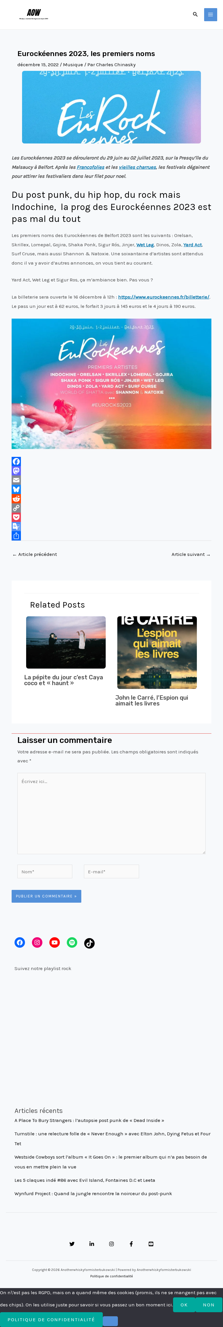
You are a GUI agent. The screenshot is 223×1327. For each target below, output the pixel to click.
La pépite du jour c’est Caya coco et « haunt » (63, 680)
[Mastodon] (111, 470)
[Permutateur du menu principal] (210, 14)
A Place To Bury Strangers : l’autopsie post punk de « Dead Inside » (89, 1120)
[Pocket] (111, 517)
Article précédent (34, 554)
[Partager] (111, 536)
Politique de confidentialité (111, 1276)
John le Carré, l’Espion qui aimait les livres (151, 700)
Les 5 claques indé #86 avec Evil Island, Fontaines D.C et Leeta (85, 1180)
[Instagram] (111, 1244)
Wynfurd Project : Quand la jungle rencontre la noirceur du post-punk (93, 1193)
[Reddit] (111, 498)
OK (184, 1305)
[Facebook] (111, 461)
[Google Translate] (111, 526)
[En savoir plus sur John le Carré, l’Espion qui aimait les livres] (157, 652)
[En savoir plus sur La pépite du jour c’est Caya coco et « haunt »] (66, 642)
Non (209, 1305)
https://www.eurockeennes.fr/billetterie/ (163, 297)
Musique (73, 64)
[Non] (110, 1321)
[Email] (111, 480)
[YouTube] (151, 1244)
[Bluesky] (111, 489)
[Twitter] (72, 1244)
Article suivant (191, 554)
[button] (195, 14)
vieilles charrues (137, 167)
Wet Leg (145, 244)
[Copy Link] (111, 508)
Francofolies (90, 167)
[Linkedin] (91, 1244)
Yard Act (193, 244)
